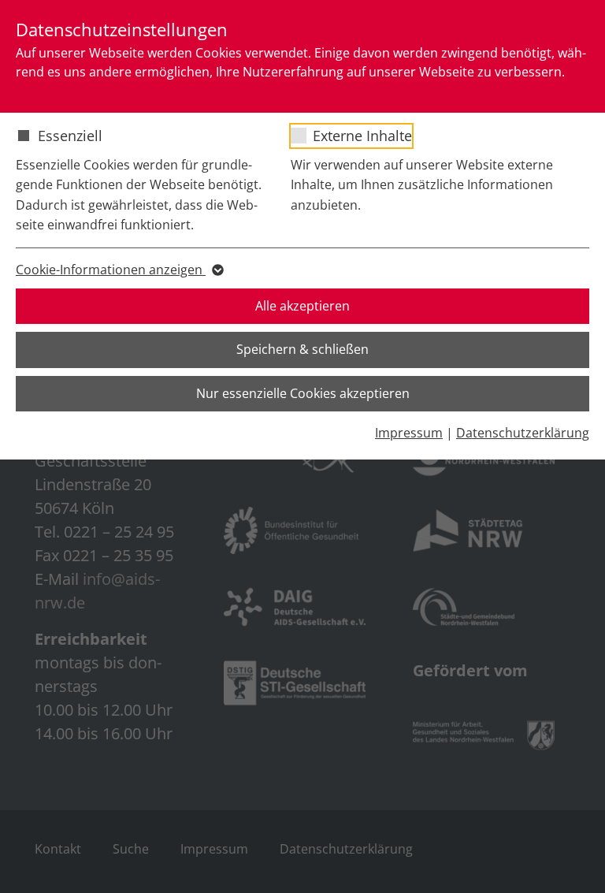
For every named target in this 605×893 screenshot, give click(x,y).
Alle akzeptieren (302, 305)
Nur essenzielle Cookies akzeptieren (303, 393)
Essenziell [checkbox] (70, 135)
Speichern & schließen (302, 349)
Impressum (409, 432)
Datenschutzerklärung (522, 432)
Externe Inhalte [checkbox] (362, 135)
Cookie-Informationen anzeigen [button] (111, 269)
